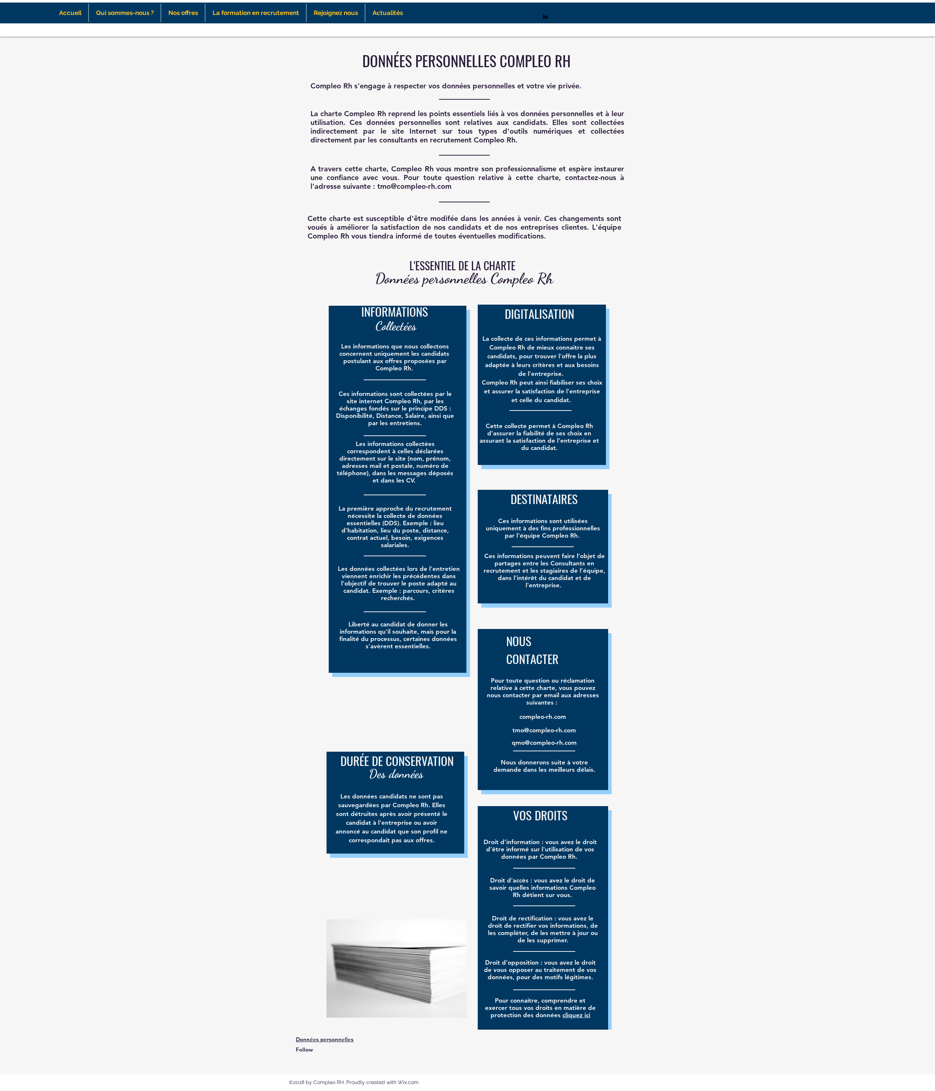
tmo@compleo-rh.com (414, 186)
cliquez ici (576, 1015)
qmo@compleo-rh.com (544, 742)
